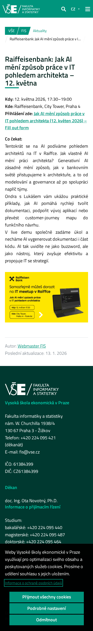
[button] (63, 9)
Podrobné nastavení (46, 608)
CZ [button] (73, 9)
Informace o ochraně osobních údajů (33, 583)
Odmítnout (46, 619)
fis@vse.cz (29, 452)
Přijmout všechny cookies (46, 596)
